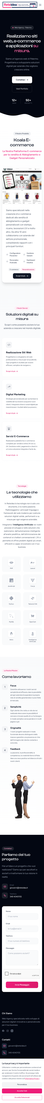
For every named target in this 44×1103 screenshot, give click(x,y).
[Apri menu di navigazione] (40, 4)
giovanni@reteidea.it (19, 888)
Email (8, 924)
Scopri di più (20, 276)
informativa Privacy (32, 1079)
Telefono (9, 936)
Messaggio (10, 948)
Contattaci (20, 80)
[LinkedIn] (12, 1031)
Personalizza (22, 1084)
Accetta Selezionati (22, 1097)
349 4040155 (16, 896)
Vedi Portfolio (22, 89)
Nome (8, 911)
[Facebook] (3, 1031)
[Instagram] (7, 1031)
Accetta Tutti (22, 1091)
